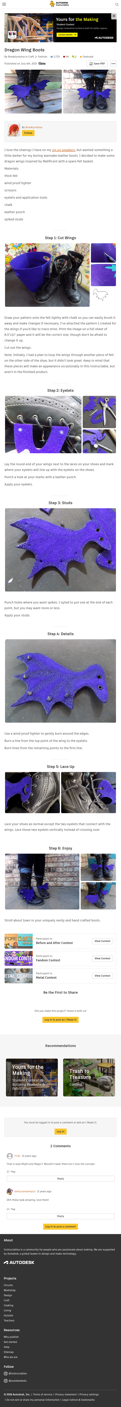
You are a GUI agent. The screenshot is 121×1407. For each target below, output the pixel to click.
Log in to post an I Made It (60, 1020)
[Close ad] (114, 16)
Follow (28, 133)
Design (8, 1295)
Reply (60, 1178)
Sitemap (9, 1352)
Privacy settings (89, 1394)
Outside (8, 1315)
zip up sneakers (63, 150)
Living (7, 1310)
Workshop (10, 1290)
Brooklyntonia (16, 56)
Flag (13, 1171)
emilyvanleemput (24, 1191)
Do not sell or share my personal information (32, 1400)
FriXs (17, 1156)
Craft (31, 56)
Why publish (11, 1337)
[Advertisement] (60, 27)
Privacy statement (66, 1394)
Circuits (8, 1285)
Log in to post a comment (60, 1226)
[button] (4, 4)
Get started (10, 1342)
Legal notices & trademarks (78, 1400)
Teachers (9, 1320)
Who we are (10, 1357)
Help (6, 1347)
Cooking (8, 1305)
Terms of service (42, 1394)
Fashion (42, 56)
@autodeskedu (18, 1381)
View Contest (102, 941)
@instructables (18, 1373)
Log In (60, 1131)
